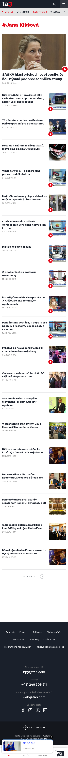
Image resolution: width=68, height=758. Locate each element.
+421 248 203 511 (34, 684)
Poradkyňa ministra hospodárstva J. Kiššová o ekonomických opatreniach (23, 300)
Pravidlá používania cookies (50, 647)
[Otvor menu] (64, 4)
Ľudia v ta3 (49, 639)
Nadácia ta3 (19, 639)
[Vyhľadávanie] (54, 4)
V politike (55, 12)
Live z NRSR (23, 12)
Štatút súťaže (54, 632)
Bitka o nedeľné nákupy (16, 246)
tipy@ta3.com (34, 672)
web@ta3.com (34, 697)
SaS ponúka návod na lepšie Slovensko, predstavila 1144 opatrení (19, 402)
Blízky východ (40, 12)
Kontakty (34, 639)
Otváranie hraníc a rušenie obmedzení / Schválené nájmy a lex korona (24, 225)
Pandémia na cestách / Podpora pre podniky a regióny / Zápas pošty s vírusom (24, 326)
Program (23, 632)
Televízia (10, 632)
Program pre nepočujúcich (17, 647)
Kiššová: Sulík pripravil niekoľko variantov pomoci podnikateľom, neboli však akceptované (23, 98)
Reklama (37, 632)
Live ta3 (9, 12)
